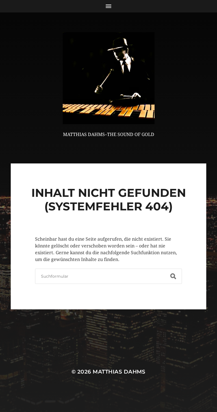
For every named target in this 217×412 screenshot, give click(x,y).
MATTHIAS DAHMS (119, 371)
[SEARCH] (173, 276)
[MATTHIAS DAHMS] (109, 78)
